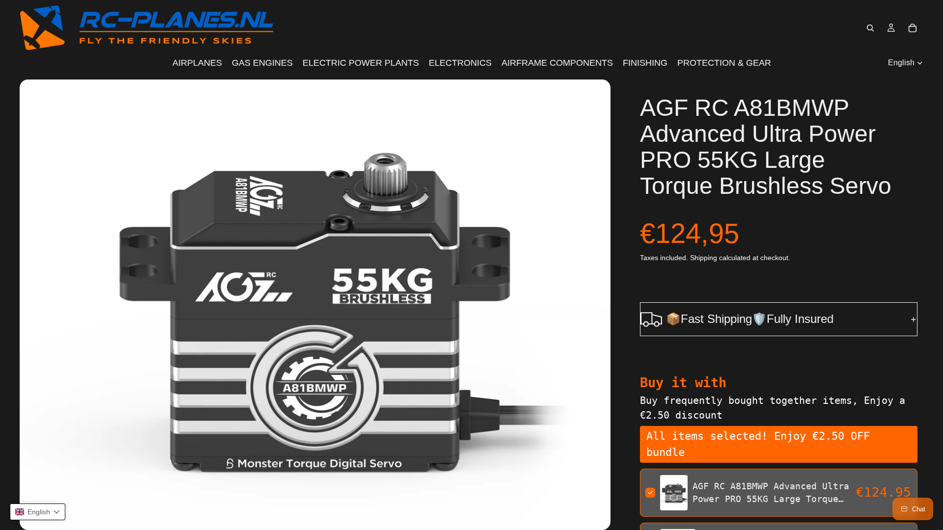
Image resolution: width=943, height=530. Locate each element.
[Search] (870, 28)
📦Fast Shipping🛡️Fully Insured (749, 318)
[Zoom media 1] (315, 305)
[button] (37, 512)
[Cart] (912, 28)
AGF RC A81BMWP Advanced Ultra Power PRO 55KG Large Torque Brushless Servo (771, 498)
